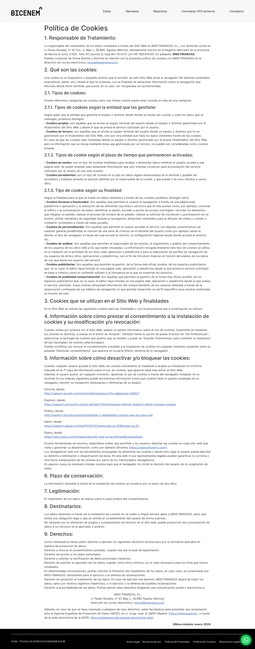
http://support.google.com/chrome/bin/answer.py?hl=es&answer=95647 (91, 393)
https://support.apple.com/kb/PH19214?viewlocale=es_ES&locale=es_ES (91, 426)
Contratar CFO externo (198, 11)
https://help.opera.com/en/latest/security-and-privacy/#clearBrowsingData (93, 436)
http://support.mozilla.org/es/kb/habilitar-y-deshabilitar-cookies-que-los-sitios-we (98, 415)
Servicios (132, 11)
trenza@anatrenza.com (102, 62)
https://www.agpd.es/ (183, 613)
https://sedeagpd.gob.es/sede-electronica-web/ (121, 617)
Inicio (107, 11)
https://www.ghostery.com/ (148, 447)
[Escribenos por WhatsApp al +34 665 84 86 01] (246, 640)
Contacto (237, 11)
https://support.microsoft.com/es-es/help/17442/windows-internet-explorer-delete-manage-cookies (110, 404)
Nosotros (160, 11)
